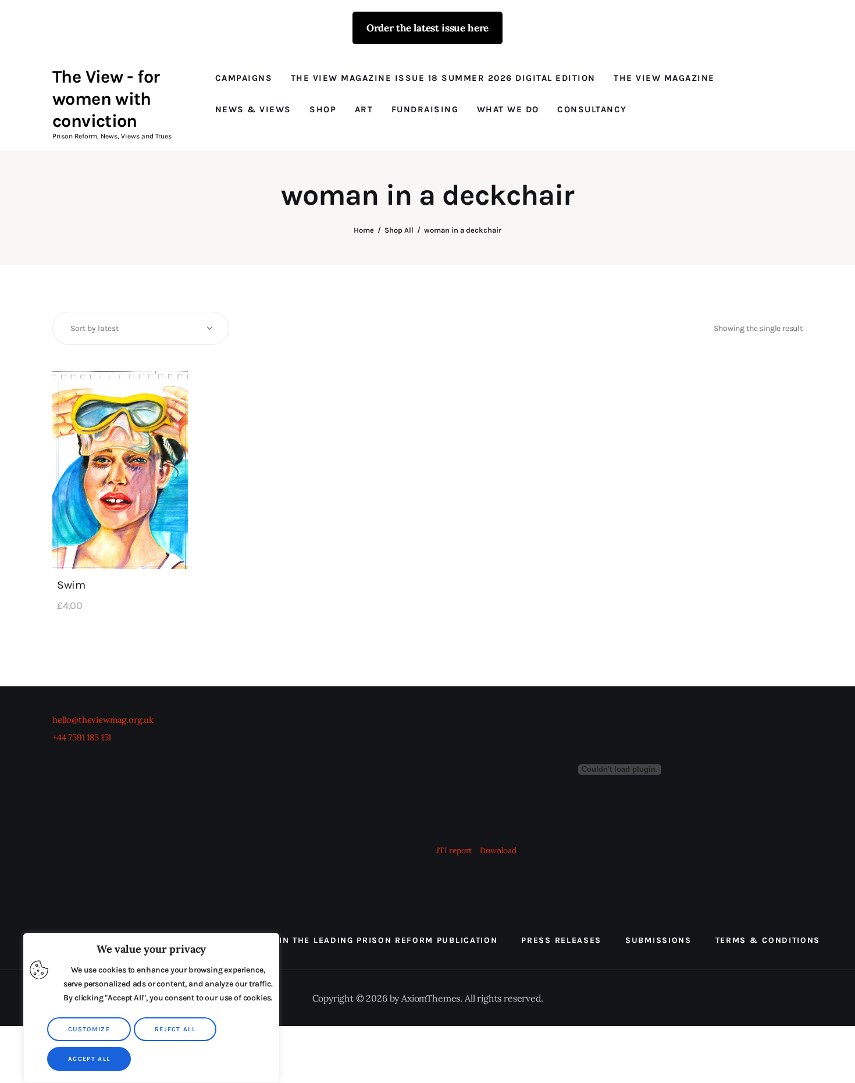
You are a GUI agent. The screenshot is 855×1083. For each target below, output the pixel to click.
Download (498, 850)
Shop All (399, 230)
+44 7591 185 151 (81, 737)
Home (364, 230)
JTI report (455, 850)
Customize (89, 1029)
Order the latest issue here (427, 28)
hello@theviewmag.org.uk (103, 719)
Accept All (89, 1059)
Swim (71, 585)
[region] (151, 1008)
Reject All (175, 1029)
